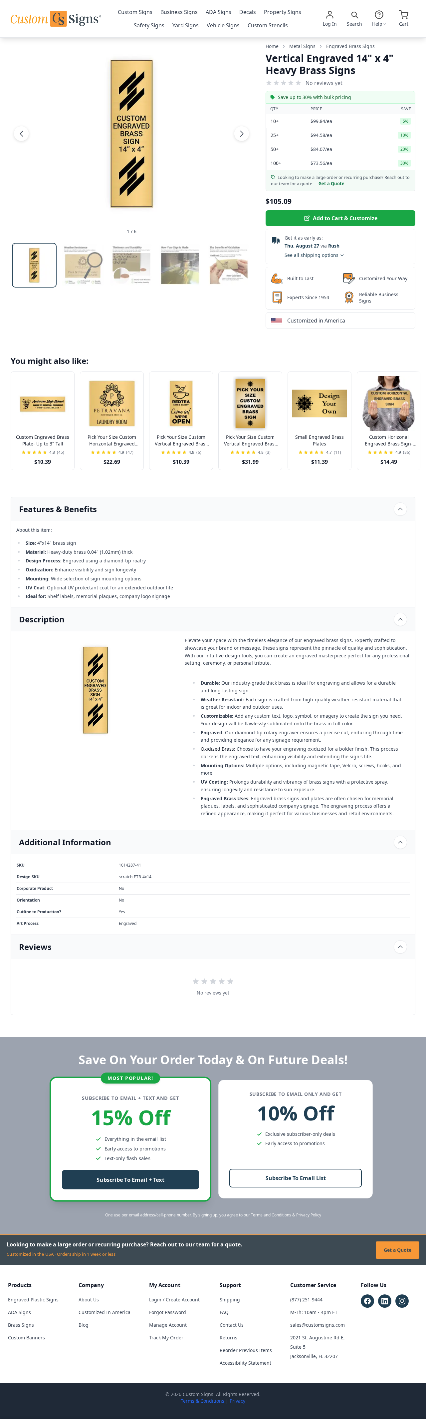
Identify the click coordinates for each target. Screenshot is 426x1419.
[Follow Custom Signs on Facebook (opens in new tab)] (367, 1301)
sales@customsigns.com (317, 1325)
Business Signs (179, 12)
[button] (21, 133)
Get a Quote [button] (331, 184)
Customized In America (104, 1312)
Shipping (230, 1299)
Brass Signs (21, 1325)
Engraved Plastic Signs (33, 1299)
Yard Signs (185, 25)
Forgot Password (167, 1312)
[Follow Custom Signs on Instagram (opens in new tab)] (402, 1301)
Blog (84, 1325)
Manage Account (168, 1325)
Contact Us (232, 1325)
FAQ (224, 1312)
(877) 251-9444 (306, 1299)
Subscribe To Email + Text (130, 1180)
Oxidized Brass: (218, 749)
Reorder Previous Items (246, 1350)
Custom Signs (135, 12)
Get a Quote (397, 1250)
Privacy (237, 1401)
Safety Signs (149, 25)
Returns (228, 1337)
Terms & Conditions (202, 1401)
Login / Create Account (174, 1299)
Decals (247, 12)
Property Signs (282, 12)
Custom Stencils (268, 25)
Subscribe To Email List (296, 1178)
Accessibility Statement (245, 1363)
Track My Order (166, 1337)
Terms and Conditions (271, 1215)
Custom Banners (26, 1337)
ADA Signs (218, 12)
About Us (89, 1299)
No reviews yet (324, 83)
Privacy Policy (308, 1215)
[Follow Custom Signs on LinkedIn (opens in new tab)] (384, 1301)
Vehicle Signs (223, 25)
